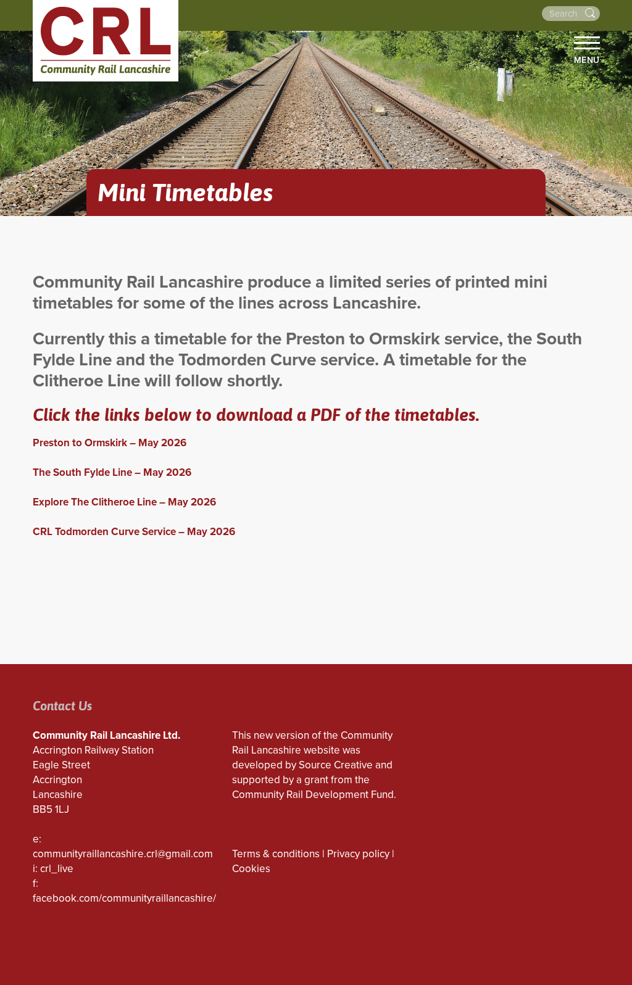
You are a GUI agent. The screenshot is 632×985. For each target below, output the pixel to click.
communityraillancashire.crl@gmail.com (123, 853)
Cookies (251, 868)
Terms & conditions (276, 853)
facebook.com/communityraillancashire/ (124, 898)
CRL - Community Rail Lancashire (105, 40)
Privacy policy (358, 853)
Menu (587, 60)
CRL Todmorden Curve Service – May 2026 (134, 531)
